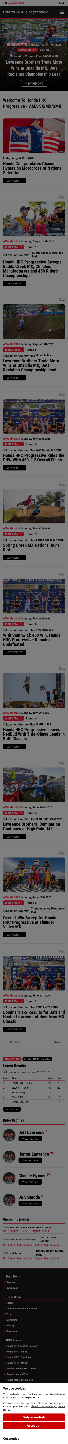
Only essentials (34, 1417)
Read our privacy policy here (34, 1407)
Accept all (34, 1425)
